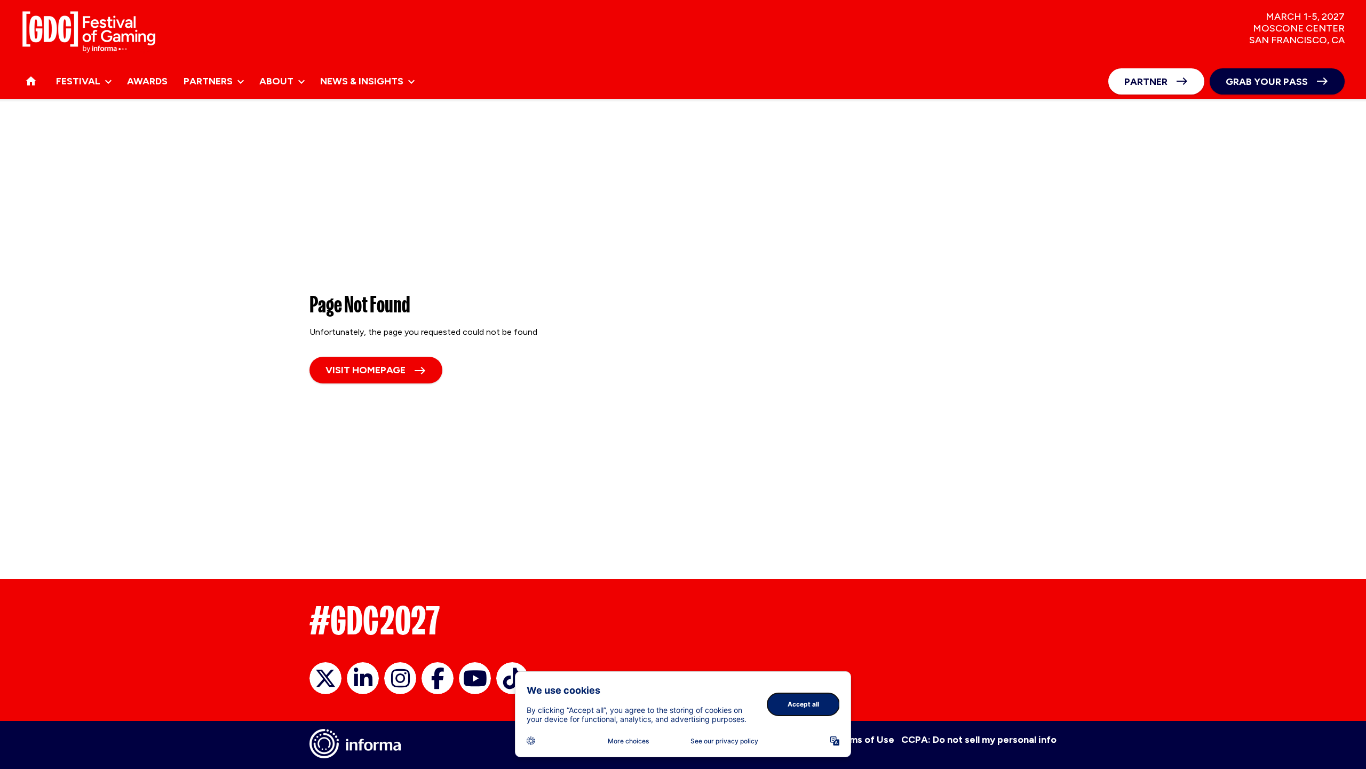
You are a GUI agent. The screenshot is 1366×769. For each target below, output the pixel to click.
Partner (1146, 82)
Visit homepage (365, 370)
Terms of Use (864, 740)
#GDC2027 (374, 620)
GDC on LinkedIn (363, 678)
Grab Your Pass (1267, 82)
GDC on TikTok (512, 678)
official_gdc (325, 678)
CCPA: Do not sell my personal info (979, 740)
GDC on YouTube (475, 678)
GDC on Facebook (438, 678)
